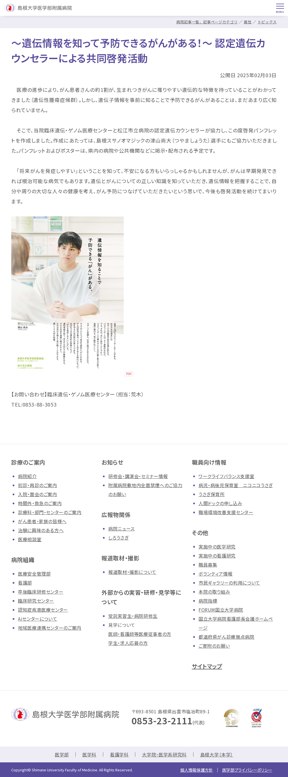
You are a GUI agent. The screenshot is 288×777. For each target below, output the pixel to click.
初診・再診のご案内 (37, 485)
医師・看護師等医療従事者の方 (139, 634)
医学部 (62, 754)
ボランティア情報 (216, 573)
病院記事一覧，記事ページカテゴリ (207, 22)
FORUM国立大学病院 (221, 609)
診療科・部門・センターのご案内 (50, 512)
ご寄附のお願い (214, 645)
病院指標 (208, 600)
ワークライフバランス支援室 (226, 476)
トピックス (267, 22)
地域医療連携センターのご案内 (49, 627)
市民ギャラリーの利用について (229, 582)
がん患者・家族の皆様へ (42, 521)
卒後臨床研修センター (40, 591)
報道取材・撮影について (132, 572)
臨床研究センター (36, 600)
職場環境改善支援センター (226, 512)
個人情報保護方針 (196, 770)
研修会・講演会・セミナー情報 (138, 476)
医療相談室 (29, 539)
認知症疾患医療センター (43, 609)
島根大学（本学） (216, 754)
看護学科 (119, 754)
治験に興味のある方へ (41, 530)
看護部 (25, 582)
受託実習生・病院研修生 (133, 615)
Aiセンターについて (37, 618)
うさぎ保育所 (212, 494)
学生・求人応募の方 (128, 643)
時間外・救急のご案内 (40, 503)
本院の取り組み (214, 591)
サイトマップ (207, 666)
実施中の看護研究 (217, 555)
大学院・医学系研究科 (164, 754)
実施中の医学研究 (217, 546)
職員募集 (208, 564)
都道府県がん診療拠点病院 (227, 636)
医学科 (89, 754)
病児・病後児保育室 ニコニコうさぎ (236, 485)
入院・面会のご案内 (37, 494)
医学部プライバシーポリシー (247, 770)
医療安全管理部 (34, 573)
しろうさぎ (118, 537)
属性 (247, 22)
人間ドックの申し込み (220, 503)
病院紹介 (27, 476)
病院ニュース (121, 528)
